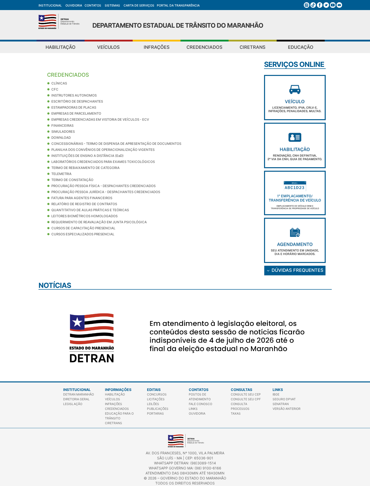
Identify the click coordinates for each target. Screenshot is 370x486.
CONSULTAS (241, 389)
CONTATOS (93, 5)
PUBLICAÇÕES (157, 409)
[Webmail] (339, 4)
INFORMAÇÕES (118, 389)
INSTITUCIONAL (50, 5)
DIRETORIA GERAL (76, 399)
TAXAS (236, 413)
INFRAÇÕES (157, 47)
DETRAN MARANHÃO (78, 394)
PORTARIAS (155, 413)
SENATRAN (281, 404)
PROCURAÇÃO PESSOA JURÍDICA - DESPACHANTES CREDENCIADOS (105, 192)
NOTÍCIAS (55, 285)
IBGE (276, 394)
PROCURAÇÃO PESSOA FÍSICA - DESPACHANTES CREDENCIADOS (103, 186)
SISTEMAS (112, 5)
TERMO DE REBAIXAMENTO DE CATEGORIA (85, 168)
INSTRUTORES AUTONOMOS (74, 95)
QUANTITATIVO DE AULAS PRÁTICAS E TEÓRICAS (90, 210)
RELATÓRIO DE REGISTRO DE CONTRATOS (84, 204)
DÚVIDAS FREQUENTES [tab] (297, 270)
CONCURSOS (157, 394)
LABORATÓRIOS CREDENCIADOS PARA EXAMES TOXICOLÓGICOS (103, 162)
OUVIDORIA (73, 5)
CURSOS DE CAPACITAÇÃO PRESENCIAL (83, 228)
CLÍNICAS (59, 83)
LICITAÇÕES (156, 399)
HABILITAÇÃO (61, 47)
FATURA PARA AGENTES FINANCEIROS (81, 198)
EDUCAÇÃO (300, 47)
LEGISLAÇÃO (72, 404)
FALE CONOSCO (200, 404)
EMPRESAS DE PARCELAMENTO (76, 113)
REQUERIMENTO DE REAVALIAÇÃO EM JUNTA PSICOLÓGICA (99, 222)
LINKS (193, 409)
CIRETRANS (253, 47)
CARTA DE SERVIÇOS (139, 5)
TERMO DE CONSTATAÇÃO (72, 180)
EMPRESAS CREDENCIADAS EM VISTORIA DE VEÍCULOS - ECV (100, 119)
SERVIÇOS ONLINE (294, 64)
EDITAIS (154, 389)
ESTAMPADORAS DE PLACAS (73, 107)
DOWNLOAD (61, 138)
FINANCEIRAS (62, 125)
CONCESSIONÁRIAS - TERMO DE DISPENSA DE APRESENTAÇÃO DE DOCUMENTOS (116, 144)
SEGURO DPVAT (284, 399)
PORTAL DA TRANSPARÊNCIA (178, 5)
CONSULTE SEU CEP (246, 394)
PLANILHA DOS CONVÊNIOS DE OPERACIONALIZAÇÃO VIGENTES (103, 150)
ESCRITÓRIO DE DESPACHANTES (77, 101)
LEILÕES (153, 404)
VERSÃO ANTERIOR (287, 409)
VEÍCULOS (108, 47)
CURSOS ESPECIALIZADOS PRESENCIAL (82, 234)
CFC (54, 89)
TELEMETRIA (61, 174)
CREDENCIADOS (205, 47)
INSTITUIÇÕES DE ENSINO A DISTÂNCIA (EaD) (87, 156)
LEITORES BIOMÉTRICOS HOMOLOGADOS (84, 216)
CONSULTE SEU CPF (246, 399)
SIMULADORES (63, 131)
